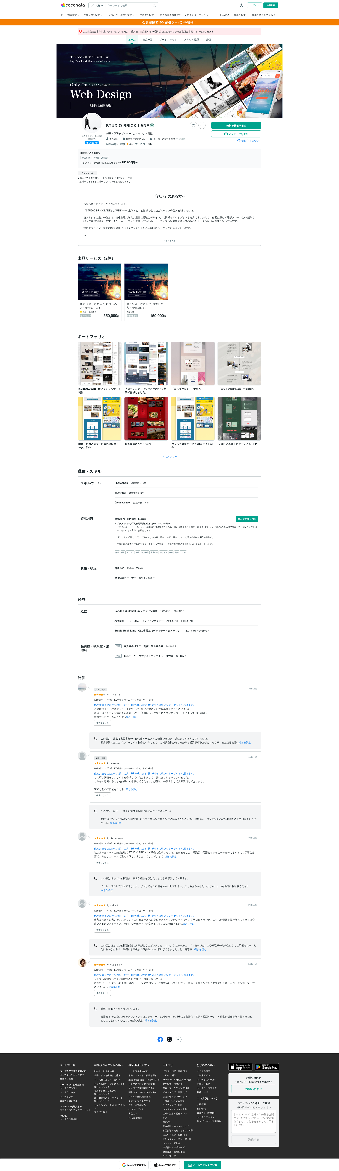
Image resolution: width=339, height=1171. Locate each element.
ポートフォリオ (168, 39)
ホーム (132, 39)
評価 (208, 39)
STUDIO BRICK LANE (127, 125)
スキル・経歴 (191, 39)
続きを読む (131, 716)
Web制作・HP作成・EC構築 (108, 699)
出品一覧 (148, 39)
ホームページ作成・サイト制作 (138, 699)
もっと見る (170, 240)
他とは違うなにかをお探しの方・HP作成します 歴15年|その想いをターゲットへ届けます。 (145, 704)
